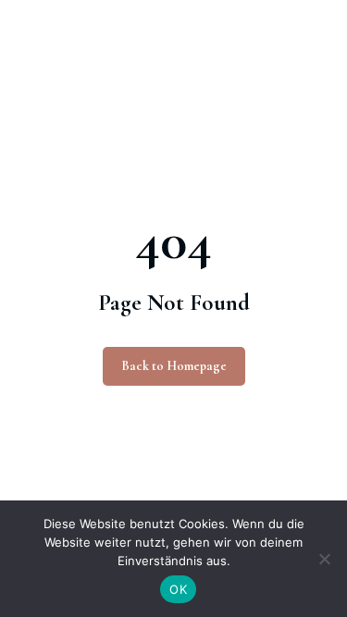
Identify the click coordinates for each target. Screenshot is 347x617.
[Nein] (324, 558)
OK (178, 589)
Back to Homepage (174, 366)
